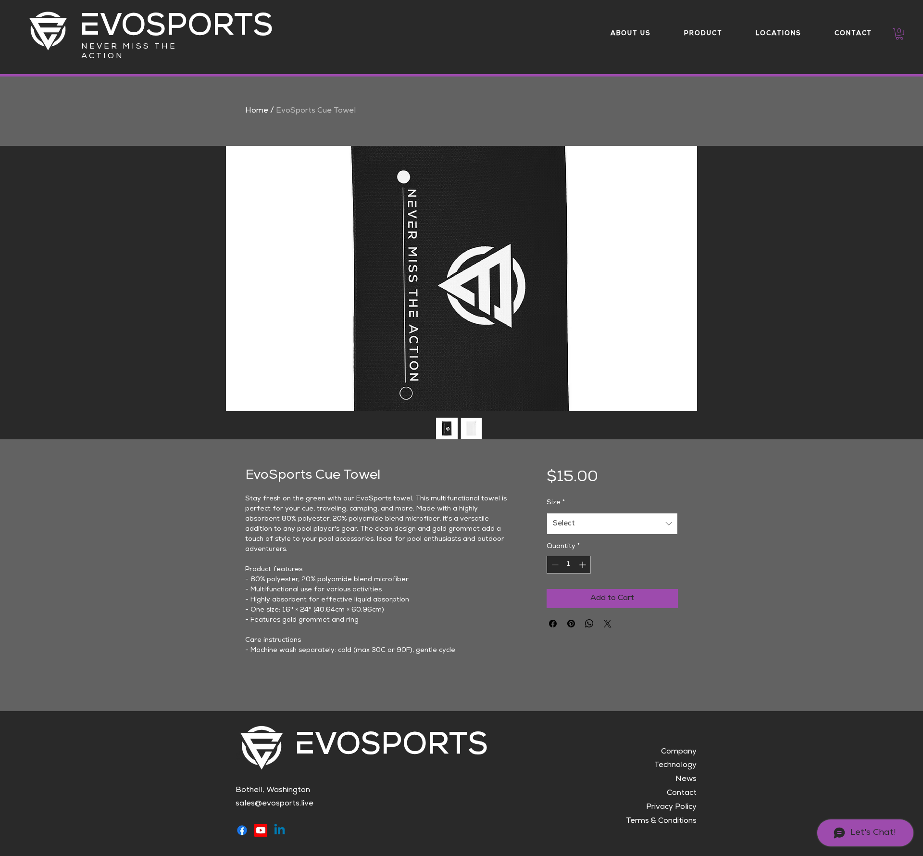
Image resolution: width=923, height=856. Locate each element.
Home (256, 111)
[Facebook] (242, 830)
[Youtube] (260, 830)
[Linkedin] (279, 830)
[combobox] (612, 524)
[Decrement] (554, 564)
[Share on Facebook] (553, 623)
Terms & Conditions (661, 821)
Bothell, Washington (273, 790)
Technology (675, 765)
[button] (899, 34)
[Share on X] (607, 623)
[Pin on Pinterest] (571, 623)
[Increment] (583, 564)
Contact (682, 793)
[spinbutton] (568, 564)
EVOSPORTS (176, 28)
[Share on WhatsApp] (589, 623)
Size (556, 502)
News (686, 779)
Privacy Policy (671, 807)
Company (679, 752)
